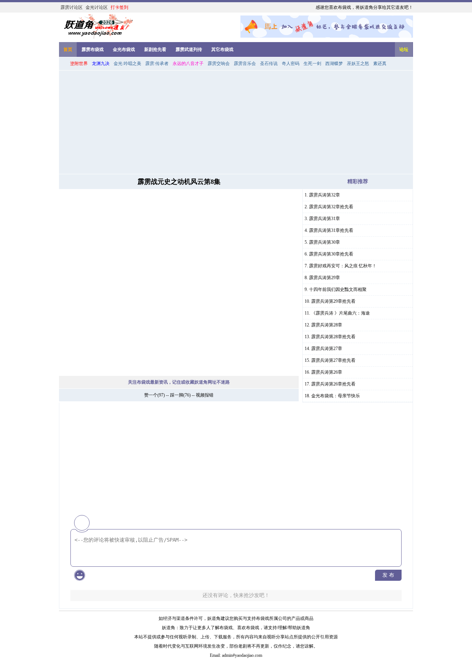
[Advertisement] (236, 122)
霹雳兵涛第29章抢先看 (333, 301)
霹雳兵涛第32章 (324, 195)
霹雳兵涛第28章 (326, 324)
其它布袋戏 (222, 49)
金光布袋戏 (124, 49)
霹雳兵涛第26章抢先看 (333, 384)
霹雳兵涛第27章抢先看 (333, 360)
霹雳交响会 (219, 63)
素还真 (379, 63)
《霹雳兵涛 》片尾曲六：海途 (340, 313)
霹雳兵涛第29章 (324, 277)
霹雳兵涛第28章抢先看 (333, 336)
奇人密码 (290, 63)
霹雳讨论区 (71, 7)
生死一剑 (312, 63)
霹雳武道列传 (189, 49)
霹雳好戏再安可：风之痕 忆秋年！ (342, 265)
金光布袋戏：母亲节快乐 (335, 395)
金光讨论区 (97, 7)
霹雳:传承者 (157, 63)
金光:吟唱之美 (127, 63)
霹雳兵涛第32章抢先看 (331, 206)
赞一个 (150, 395)
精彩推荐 (357, 181)
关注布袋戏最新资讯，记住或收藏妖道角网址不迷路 (179, 382)
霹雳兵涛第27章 (326, 348)
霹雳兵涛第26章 (326, 372)
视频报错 (205, 395)
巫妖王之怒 (358, 63)
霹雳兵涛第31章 (324, 218)
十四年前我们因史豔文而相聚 (338, 289)
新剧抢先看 (155, 49)
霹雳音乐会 (245, 63)
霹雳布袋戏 (92, 49)
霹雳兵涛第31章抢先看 (331, 230)
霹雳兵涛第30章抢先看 (331, 254)
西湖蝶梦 (334, 63)
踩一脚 (176, 395)
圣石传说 (269, 63)
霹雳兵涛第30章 (324, 242)
